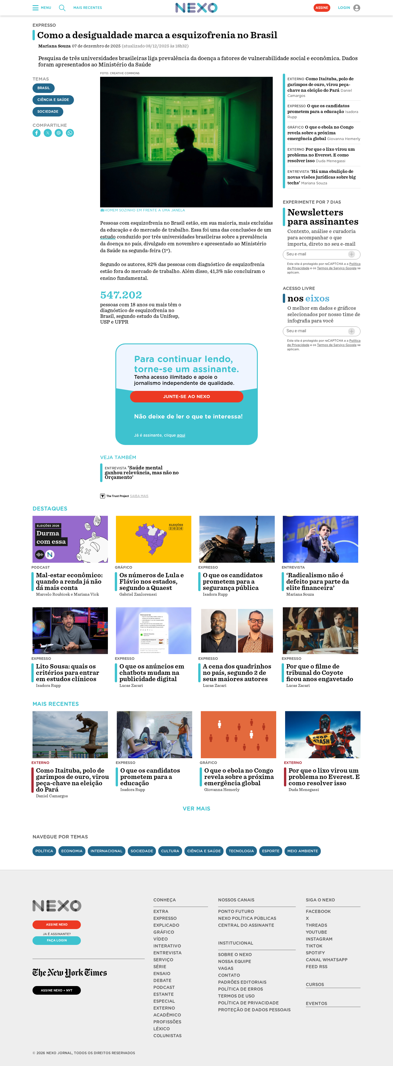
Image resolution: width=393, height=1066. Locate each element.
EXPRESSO (165, 918)
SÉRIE (159, 966)
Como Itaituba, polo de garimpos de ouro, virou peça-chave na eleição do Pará (320, 85)
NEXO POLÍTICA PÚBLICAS (247, 918)
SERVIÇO (163, 960)
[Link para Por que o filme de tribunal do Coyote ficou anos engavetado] (320, 630)
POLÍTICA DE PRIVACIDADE (248, 1003)
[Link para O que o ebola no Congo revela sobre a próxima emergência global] (238, 734)
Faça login (57, 940)
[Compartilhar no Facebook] (37, 133)
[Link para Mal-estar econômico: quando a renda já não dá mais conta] (70, 539)
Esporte (270, 851)
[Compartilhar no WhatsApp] (70, 133)
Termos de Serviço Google (336, 268)
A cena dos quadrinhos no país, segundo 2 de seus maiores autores (237, 672)
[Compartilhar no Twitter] (48, 133)
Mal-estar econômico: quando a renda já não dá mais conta (69, 581)
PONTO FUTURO (236, 911)
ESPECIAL (164, 1001)
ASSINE (322, 8)
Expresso (296, 106)
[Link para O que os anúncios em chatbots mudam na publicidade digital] (153, 630)
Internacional (107, 851)
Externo (295, 79)
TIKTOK (314, 946)
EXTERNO (164, 1008)
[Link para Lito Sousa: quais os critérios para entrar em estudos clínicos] (70, 630)
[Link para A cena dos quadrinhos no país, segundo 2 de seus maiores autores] (237, 630)
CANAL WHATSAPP (327, 960)
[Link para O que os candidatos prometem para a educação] (154, 734)
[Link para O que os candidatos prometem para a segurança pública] (237, 539)
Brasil (43, 88)
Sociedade (47, 112)
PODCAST (164, 987)
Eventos (316, 1003)
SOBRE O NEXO (235, 954)
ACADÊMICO (167, 1015)
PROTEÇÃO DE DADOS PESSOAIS (254, 1010)
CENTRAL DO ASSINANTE (246, 925)
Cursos (315, 984)
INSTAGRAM (319, 939)
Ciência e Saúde (53, 100)
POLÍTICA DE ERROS (240, 989)
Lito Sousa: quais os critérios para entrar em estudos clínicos (67, 672)
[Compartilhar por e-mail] (59, 133)
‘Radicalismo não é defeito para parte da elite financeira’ (317, 581)
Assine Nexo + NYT (57, 990)
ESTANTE (163, 994)
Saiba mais (139, 496)
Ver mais (196, 809)
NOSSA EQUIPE (234, 961)
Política (44, 851)
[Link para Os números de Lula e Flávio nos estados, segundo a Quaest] (153, 539)
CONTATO (229, 975)
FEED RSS (316, 966)
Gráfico (295, 127)
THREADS (316, 925)
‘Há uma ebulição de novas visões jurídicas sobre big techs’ (321, 177)
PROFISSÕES (167, 1022)
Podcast (40, 567)
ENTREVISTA (167, 953)
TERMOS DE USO (236, 996)
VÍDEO (160, 939)
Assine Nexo (57, 924)
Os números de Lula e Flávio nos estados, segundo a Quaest (151, 581)
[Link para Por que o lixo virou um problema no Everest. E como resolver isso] (322, 734)
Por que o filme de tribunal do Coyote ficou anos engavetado (319, 672)
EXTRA (160, 911)
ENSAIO (161, 973)
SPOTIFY (315, 953)
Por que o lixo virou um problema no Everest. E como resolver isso (321, 155)
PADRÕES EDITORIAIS (242, 982)
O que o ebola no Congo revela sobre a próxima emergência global (320, 133)
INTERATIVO (167, 946)
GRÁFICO (163, 932)
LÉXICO (161, 1029)
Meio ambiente (302, 851)
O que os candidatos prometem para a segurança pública (233, 581)
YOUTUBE (316, 932)
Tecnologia (241, 851)
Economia (72, 851)
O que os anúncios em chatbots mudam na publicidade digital (151, 672)
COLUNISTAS (167, 1035)
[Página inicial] (196, 8)
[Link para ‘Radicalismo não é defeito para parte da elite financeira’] (320, 539)
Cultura (170, 851)
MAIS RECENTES (87, 8)
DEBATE (162, 980)
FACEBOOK (318, 911)
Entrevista (298, 172)
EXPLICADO (166, 925)
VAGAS (225, 968)
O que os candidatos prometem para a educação (150, 776)
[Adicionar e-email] (351, 254)
